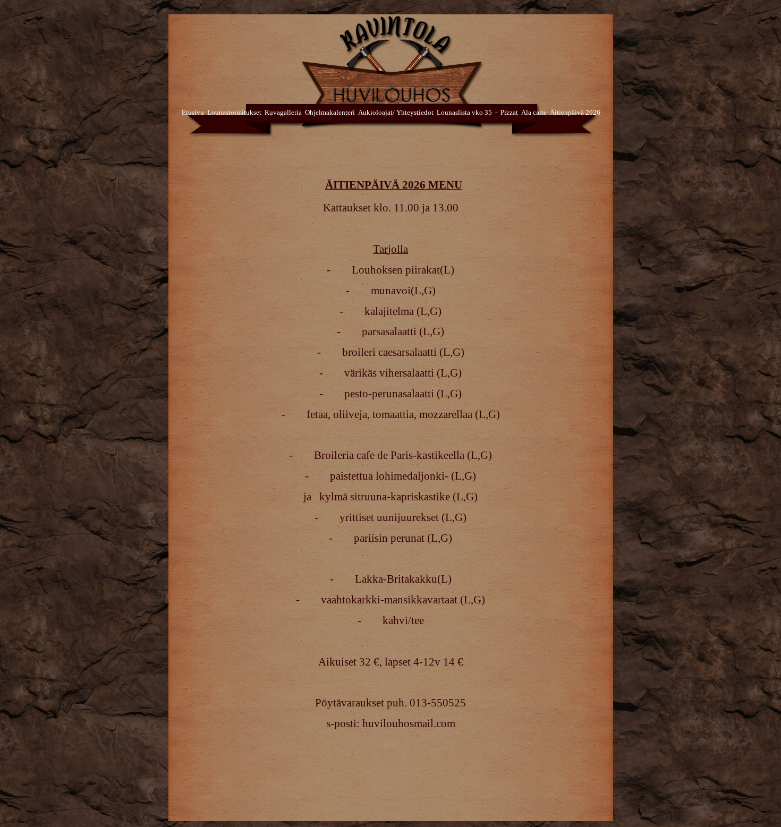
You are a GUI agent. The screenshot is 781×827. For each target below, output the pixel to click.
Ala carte (534, 112)
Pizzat (509, 112)
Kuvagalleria (283, 112)
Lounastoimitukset (234, 112)
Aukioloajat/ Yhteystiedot (396, 112)
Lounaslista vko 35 (464, 112)
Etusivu (193, 112)
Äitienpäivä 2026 (575, 112)
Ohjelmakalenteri (330, 112)
